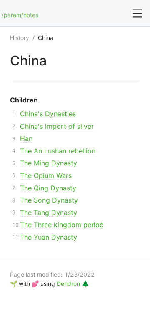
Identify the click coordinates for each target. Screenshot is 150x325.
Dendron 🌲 (73, 283)
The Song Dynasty (49, 200)
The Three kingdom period (62, 224)
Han (26, 138)
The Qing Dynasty (48, 188)
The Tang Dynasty (48, 212)
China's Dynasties (48, 114)
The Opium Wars (46, 175)
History (19, 37)
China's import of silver (57, 126)
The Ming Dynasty (48, 163)
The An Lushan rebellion (57, 151)
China (45, 37)
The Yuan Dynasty (48, 237)
